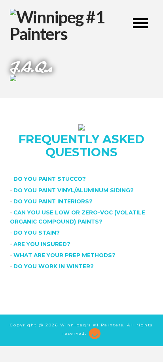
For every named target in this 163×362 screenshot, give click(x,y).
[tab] (82, 179)
